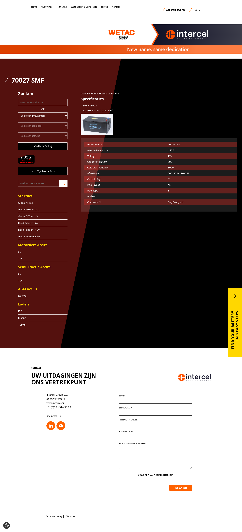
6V (19, 251)
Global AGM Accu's (28, 209)
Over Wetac (46, 6)
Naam (123, 396)
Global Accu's (25, 202)
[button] (197, 10)
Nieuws (104, 6)
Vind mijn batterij (43, 146)
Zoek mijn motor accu (43, 171)
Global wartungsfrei (29, 236)
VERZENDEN (181, 487)
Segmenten (61, 6)
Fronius (22, 317)
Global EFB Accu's (28, 216)
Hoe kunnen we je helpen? (132, 444)
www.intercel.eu (55, 403)
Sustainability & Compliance (84, 6)
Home (34, 6)
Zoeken (63, 183)
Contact (116, 6)
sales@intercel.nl (55, 398)
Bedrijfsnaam (126, 432)
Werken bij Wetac (175, 10)
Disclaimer (71, 516)
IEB (20, 311)
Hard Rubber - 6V (28, 223)
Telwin (22, 324)
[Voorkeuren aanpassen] (6, 525)
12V (20, 258)
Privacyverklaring (54, 516)
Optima (22, 295)
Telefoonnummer (128, 420)
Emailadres (125, 408)
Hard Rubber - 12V (29, 229)
